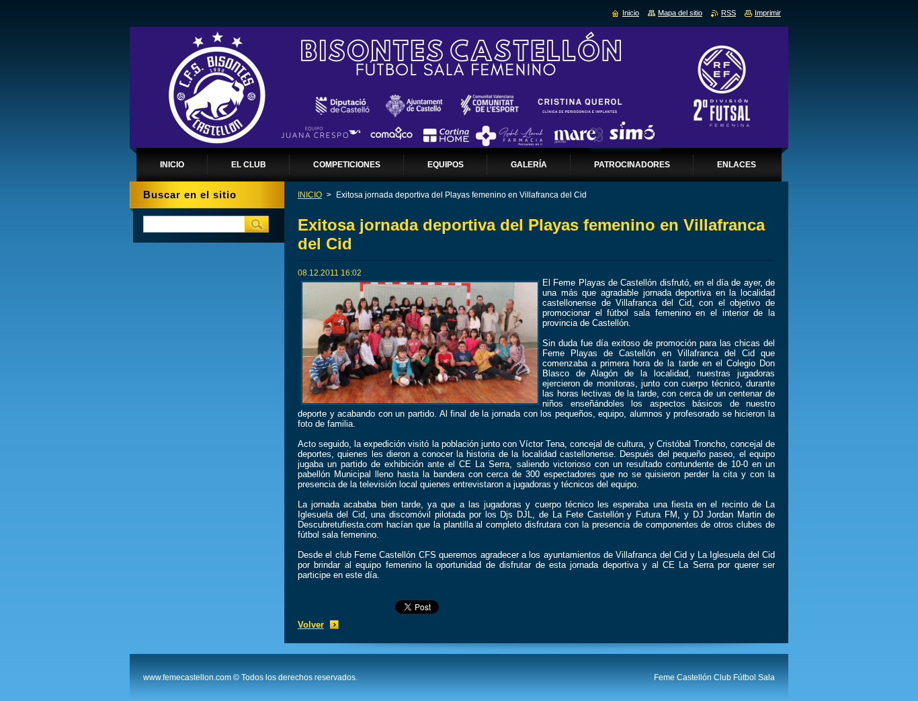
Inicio (630, 13)
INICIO (310, 195)
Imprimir (768, 13)
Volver (311, 625)
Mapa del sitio (680, 13)
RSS (728, 13)
